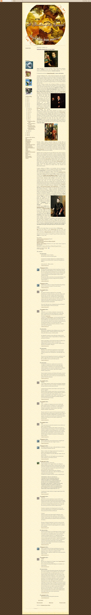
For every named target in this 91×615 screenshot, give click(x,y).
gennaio (29, 131)
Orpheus (27, 154)
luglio (29, 114)
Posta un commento (40, 600)
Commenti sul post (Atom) (45, 605)
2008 (27, 135)
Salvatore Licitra (53, 229)
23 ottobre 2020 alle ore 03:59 (45, 597)
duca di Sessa (48, 158)
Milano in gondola (40, 242)
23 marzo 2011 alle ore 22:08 (45, 399)
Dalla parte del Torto (29, 139)
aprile (28, 118)
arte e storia (42, 248)
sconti (39, 92)
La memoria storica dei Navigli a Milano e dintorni (46, 241)
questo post (48, 316)
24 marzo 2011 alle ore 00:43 (45, 443)
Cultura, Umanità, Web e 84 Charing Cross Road (31, 126)
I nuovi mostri (61, 561)
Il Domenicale (28, 143)
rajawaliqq (43, 595)
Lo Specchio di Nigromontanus (30, 151)
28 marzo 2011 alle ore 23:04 (45, 544)
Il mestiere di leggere (29, 145)
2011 (27, 106)
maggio (29, 117)
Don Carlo (61, 228)
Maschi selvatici (28, 153)
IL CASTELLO (28, 142)
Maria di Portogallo (40, 149)
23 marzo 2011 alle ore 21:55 (45, 378)
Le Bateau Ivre (28, 150)
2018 (27, 97)
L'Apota (27, 149)
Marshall (27, 152)
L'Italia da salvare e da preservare (43, 238)
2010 (27, 132)
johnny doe (43, 461)
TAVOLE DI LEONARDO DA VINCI (50, 175)
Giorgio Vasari (62, 111)
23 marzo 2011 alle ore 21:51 (45, 360)
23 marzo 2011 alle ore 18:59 (45, 265)
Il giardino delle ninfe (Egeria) (30, 144)
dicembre (29, 108)
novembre (29, 109)
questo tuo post (50, 317)
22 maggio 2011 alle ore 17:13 (45, 566)
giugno (29, 115)
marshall (43, 290)
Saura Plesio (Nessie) (29, 157)
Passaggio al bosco (28, 156)
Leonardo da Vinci (61, 171)
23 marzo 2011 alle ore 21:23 (45, 326)
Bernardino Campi (40, 108)
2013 (27, 104)
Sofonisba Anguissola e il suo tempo (31, 124)
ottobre (29, 110)
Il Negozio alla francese (29, 146)
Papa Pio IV (63, 183)
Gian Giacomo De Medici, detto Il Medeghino (49, 186)
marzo (29, 119)
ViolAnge (27, 158)
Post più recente (40, 602)
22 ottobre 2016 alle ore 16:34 (45, 592)
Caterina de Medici (46, 208)
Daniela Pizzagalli (50, 73)
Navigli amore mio (40, 240)
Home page (51, 602)
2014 (27, 103)
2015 (27, 101)
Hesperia (43, 267)
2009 (27, 134)
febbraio (29, 130)
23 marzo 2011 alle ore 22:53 (45, 436)
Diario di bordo (28, 140)
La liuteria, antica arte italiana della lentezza (31, 128)
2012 (27, 105)
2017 (27, 99)
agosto (29, 113)
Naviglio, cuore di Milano (42, 243)
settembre (29, 112)
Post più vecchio (62, 602)
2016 (27, 100)
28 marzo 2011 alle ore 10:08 (45, 527)
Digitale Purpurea (28, 141)
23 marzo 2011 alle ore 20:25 (45, 287)
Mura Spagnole (60, 161)
